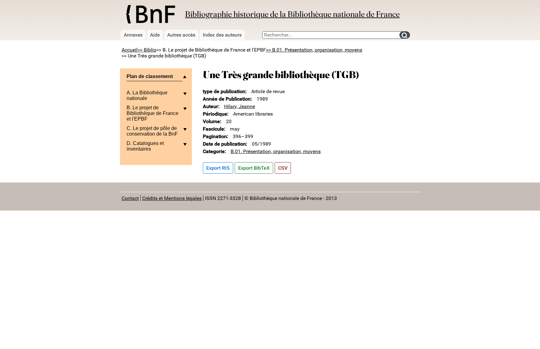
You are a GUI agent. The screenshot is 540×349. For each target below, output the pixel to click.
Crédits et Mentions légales (172, 198)
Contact (130, 198)
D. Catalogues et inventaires (145, 146)
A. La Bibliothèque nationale (147, 95)
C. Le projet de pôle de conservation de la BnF (152, 131)
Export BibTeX (254, 168)
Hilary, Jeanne (239, 106)
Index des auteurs (222, 35)
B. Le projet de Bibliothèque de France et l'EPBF (152, 113)
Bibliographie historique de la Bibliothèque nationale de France (292, 14)
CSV (283, 168)
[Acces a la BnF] (150, 15)
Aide (155, 35)
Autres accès (181, 35)
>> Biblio (147, 50)
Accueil (130, 50)
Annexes (133, 35)
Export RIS (218, 168)
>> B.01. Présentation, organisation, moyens (314, 50)
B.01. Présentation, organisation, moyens (276, 151)
